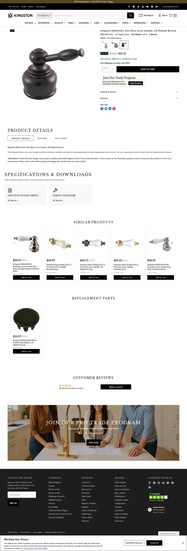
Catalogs (118, 507)
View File (14, 200)
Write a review (116, 387)
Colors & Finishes (121, 514)
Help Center (86, 496)
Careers (51, 486)
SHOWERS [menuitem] (84, 23)
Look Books (119, 510)
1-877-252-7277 (13, 7)
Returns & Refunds (89, 510)
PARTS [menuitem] (125, 23)
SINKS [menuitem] (71, 23)
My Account (86, 489)
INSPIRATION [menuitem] (140, 23)
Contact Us (86, 482)
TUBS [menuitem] (96, 23)
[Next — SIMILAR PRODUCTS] (172, 243)
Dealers (30, 7)
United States (170, 7)
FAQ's (84, 500)
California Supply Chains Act (55, 532)
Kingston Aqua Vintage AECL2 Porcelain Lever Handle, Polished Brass (126, 266)
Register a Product (89, 503)
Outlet (23, 7)
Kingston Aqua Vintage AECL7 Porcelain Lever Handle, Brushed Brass (59, 266)
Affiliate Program (55, 500)
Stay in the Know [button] (20, 478)
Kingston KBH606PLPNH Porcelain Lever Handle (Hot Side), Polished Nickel (159, 266)
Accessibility (53, 507)
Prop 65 (52, 503)
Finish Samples (120, 517)
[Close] (183, 543)
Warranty (85, 521)
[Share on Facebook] (101, 108)
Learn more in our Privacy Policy (36, 548)
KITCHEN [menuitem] (29, 23)
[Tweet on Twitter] (105, 108)
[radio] (104, 44)
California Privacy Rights (58, 510)
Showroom (119, 521)
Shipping (85, 507)
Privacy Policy (87, 517)
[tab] (21, 138)
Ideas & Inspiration (122, 489)
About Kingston (55, 482)
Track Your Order (88, 486)
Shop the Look (120, 486)
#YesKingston (120, 496)
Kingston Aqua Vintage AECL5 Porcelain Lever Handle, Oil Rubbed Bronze (92, 266)
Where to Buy (54, 489)
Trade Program (41, 7)
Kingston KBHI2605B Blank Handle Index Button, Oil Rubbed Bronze (25, 342)
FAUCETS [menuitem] (59, 23)
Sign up (13, 503)
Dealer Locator (54, 493)
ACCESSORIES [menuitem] (110, 23)
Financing (85, 493)
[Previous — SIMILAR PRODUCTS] (15, 243)
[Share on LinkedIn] (109, 108)
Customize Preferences (134, 543)
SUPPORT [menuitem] (155, 23)
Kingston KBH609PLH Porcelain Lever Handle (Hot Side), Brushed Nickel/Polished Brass (26, 267)
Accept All (154, 543)
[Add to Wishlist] (91, 31)
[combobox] (90, 15)
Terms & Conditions (56, 517)
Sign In (165, 15)
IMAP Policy (86, 514)
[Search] (130, 15)
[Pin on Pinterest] (114, 108)
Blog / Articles (120, 493)
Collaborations (120, 503)
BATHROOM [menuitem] (43, 23)
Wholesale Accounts (57, 496)
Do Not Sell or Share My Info (60, 514)
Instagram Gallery (121, 500)
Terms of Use (12, 532)
